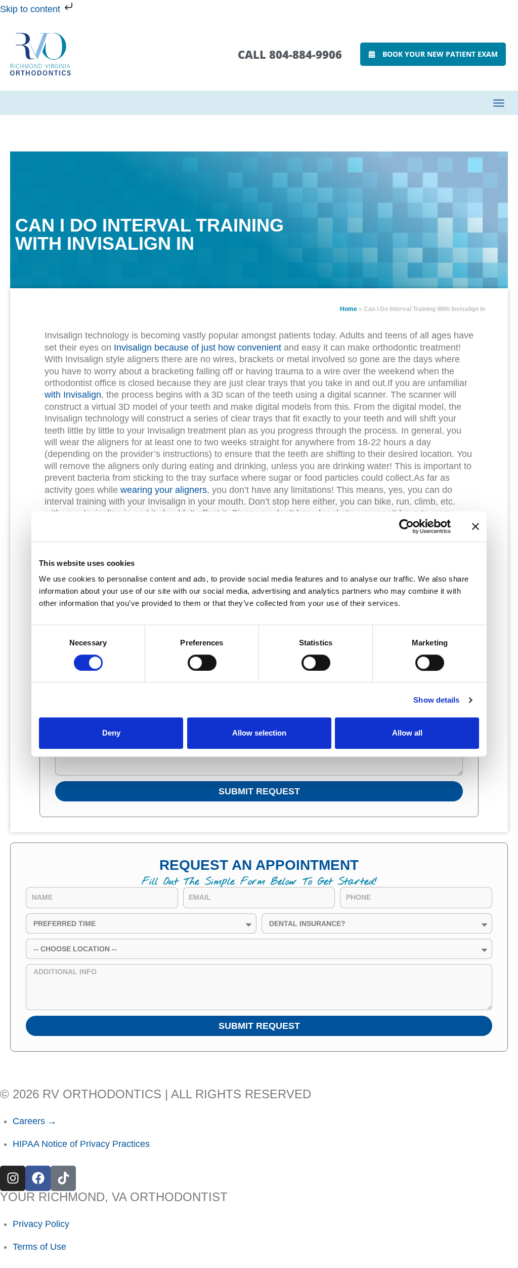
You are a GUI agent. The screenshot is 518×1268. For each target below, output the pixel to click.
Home (348, 309)
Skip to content (31, 9)
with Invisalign (73, 395)
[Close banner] (475, 526)
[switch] (202, 663)
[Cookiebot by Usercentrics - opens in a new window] (406, 526)
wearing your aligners (163, 490)
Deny (111, 732)
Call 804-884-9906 (290, 54)
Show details (436, 700)
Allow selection (259, 732)
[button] (499, 103)
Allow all (407, 732)
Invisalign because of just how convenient (197, 347)
